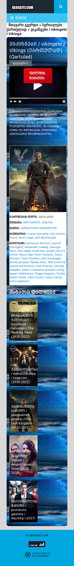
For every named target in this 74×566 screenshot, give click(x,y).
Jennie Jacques (19, 262)
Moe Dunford (56, 262)
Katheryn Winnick (38, 243)
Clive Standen (30, 258)
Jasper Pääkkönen (21, 273)
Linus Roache (44, 266)
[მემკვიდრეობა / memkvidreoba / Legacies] (23, 365)
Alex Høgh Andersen (31, 251)
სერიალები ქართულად (39, 228)
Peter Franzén (43, 254)
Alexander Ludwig (36, 247)
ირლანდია (31, 222)
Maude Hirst (38, 262)
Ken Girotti (57, 234)
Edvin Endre (36, 277)
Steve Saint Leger (21, 237)
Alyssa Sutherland (21, 266)
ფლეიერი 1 (20, 63)
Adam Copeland (32, 269)
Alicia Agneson (19, 281)
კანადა (47, 222)
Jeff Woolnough (45, 237)
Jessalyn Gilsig (54, 269)
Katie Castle (53, 277)
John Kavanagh (51, 258)
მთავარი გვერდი (23, 25)
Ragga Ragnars (45, 273)
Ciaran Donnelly (38, 234)
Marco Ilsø (26, 254)
